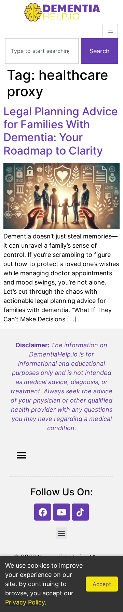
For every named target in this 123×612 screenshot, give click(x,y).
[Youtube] (61, 512)
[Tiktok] (80, 512)
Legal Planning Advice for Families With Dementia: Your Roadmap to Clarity (60, 131)
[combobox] (42, 51)
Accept (102, 584)
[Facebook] (42, 512)
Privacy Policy (25, 602)
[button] (21, 455)
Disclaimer (31, 345)
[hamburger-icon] (110, 31)
